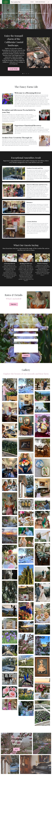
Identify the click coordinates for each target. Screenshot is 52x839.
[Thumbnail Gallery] (9, 389)
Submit (26, 355)
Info (16, 749)
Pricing (13, 304)
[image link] (6, 1)
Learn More (14, 69)
